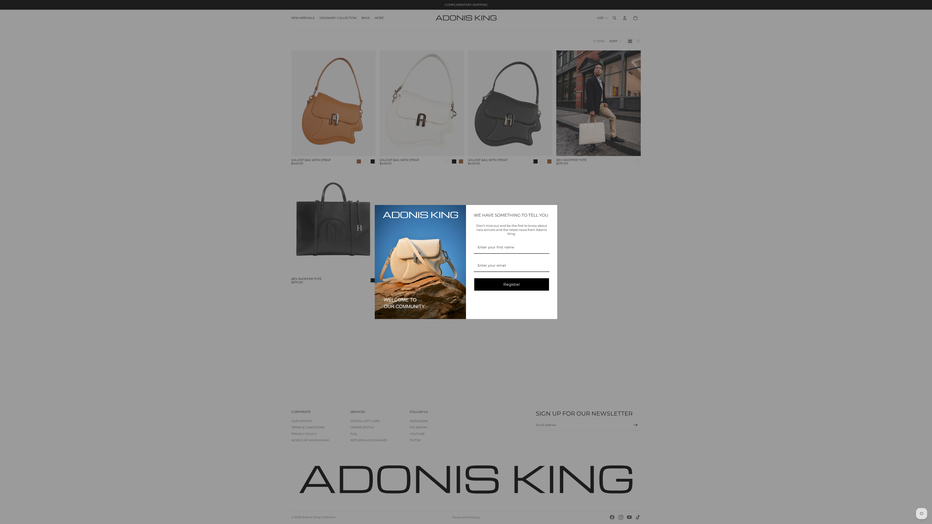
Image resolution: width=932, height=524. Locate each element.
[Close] (551, 211)
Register (511, 284)
